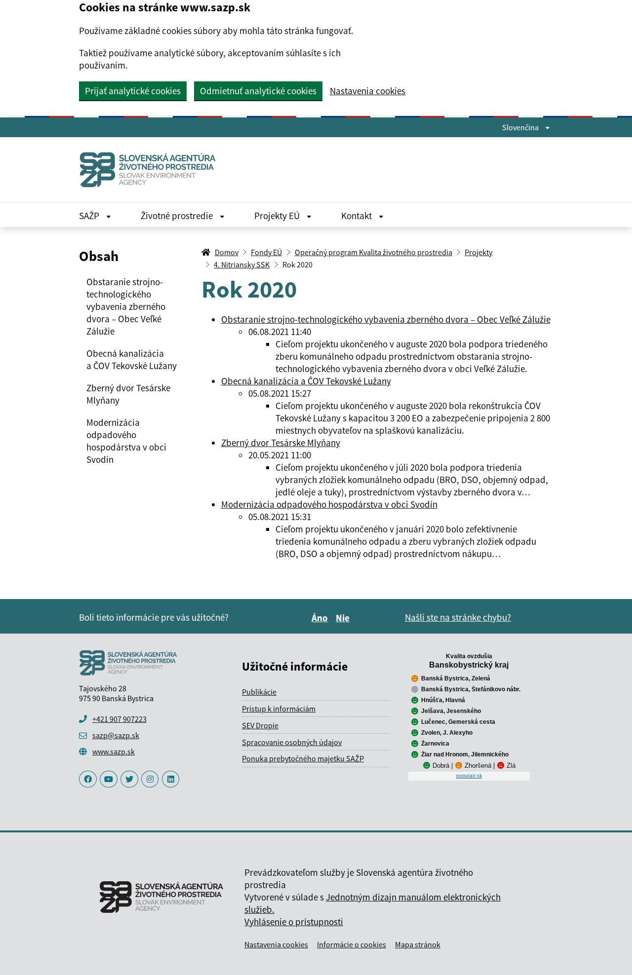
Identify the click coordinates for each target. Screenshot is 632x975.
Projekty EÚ (278, 216)
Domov (226, 252)
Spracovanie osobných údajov (292, 742)
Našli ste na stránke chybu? (458, 617)
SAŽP (90, 216)
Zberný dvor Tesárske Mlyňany (280, 443)
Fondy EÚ (266, 252)
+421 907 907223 (119, 719)
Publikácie (259, 692)
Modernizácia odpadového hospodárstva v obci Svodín (329, 504)
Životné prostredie (178, 216)
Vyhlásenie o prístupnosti (293, 922)
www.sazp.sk (113, 751)
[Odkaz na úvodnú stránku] (151, 169)
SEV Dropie (260, 725)
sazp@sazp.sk (115, 735)
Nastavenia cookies (367, 91)
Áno (321, 618)
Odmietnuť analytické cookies (258, 91)
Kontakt (357, 216)
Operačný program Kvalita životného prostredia (373, 252)
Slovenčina (521, 127)
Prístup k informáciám (279, 708)
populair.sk (469, 775)
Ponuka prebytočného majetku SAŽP (303, 758)
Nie (344, 618)
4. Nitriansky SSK (242, 264)
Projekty (478, 252)
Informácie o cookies (351, 944)
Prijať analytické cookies (133, 91)
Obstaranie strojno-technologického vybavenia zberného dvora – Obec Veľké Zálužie (386, 319)
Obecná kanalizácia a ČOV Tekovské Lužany (306, 381)
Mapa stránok (417, 944)
